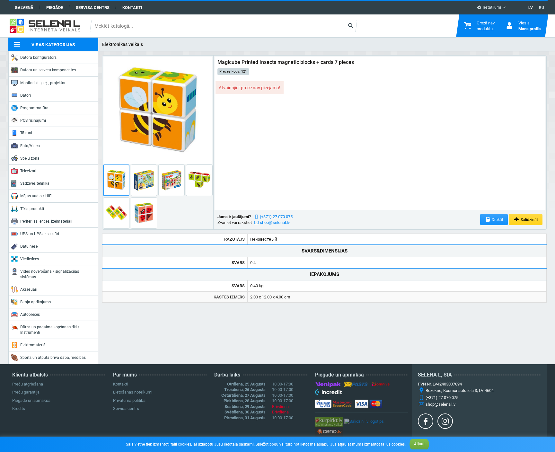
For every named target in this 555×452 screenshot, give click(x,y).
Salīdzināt (529, 219)
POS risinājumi (33, 120)
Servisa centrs (93, 7)
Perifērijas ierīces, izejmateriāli (46, 221)
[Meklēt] (351, 26)
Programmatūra (34, 108)
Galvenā (24, 7)
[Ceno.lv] (329, 431)
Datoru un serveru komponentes (48, 70)
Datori (25, 95)
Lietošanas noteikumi (132, 392)
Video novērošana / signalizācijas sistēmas (49, 274)
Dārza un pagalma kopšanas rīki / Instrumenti (49, 329)
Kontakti (132, 7)
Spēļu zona (30, 158)
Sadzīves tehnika (34, 183)
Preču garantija (26, 392)
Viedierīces (29, 259)
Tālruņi (26, 133)
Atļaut (419, 444)
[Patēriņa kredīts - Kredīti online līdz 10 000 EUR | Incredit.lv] (328, 393)
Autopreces (30, 314)
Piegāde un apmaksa (31, 400)
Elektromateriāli (34, 345)
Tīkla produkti (32, 209)
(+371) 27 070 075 (276, 216)
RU (541, 7)
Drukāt (497, 219)
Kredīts (18, 408)
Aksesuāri (28, 289)
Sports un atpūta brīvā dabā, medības (53, 357)
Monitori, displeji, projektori (43, 83)
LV (530, 7)
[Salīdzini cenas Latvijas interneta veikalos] (329, 421)
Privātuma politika (129, 400)
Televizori (28, 171)
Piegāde (54, 7)
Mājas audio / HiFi (36, 196)
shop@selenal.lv (275, 222)
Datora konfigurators (38, 57)
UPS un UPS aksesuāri (39, 234)
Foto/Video (30, 146)
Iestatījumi (491, 7)
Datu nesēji (30, 246)
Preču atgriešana (27, 384)
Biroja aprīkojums (35, 302)
